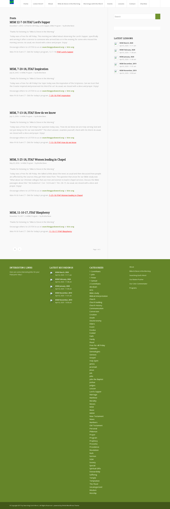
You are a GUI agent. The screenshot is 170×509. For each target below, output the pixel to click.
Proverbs (93, 444)
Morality (92, 401)
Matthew (93, 397)
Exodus (92, 330)
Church (92, 299)
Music (91, 410)
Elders (92, 323)
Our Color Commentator (138, 284)
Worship (93, 493)
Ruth (91, 453)
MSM (52, 26)
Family (92, 339)
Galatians (93, 348)
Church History (95, 305)
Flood (91, 342)
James (92, 364)
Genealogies (94, 351)
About (131, 267)
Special (92, 465)
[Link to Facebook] (155, 505)
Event (91, 327)
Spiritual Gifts (95, 468)
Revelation (94, 450)
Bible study (94, 293)
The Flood (93, 484)
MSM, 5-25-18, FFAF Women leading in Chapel (38, 159)
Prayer (92, 434)
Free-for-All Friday (32, 26)
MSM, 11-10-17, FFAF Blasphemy (30, 212)
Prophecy (93, 441)
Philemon (93, 431)
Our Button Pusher (136, 279)
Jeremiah (93, 367)
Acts (91, 290)
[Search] (154, 3)
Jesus (91, 370)
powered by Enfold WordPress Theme (66, 505)
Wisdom (92, 490)
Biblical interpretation (98, 296)
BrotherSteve (69, 26)
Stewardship (94, 471)
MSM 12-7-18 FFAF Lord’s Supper (30, 22)
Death (92, 317)
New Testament (96, 416)
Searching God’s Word (137, 275)
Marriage (93, 394)
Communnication (96, 308)
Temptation (94, 481)
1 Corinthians (95, 271)
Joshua (92, 382)
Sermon (92, 456)
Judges (92, 385)
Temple (92, 478)
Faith (91, 336)
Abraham (93, 287)
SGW (91, 459)
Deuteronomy (95, 320)
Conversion (94, 311)
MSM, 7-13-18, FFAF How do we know (33, 112)
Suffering (93, 474)
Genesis (92, 354)
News (91, 419)
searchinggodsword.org (53, 47)
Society (92, 462)
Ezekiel (92, 333)
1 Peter (92, 277)
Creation (93, 314)
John (91, 376)
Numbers (93, 422)
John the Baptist (96, 379)
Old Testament (96, 425)
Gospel (92, 357)
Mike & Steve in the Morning (139, 271)
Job (90, 373)
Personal (93, 428)
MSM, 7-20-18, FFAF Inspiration (29, 69)
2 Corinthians (95, 283)
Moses (92, 404)
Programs (133, 288)
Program (58, 26)
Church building (95, 302)
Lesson (92, 388)
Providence (94, 447)
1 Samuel (93, 280)
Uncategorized (95, 487)
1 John (92, 274)
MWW (92, 413)
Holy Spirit (93, 360)
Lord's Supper (45, 26)
